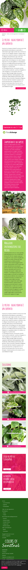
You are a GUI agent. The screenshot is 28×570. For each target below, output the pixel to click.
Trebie (4, 514)
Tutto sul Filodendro (6, 527)
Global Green (6, 520)
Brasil (4, 529)
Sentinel (4, 34)
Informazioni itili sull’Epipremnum (9, 516)
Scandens (5, 531)
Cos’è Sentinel (6, 502)
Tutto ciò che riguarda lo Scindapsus (15, 34)
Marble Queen (6, 525)
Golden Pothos (6, 522)
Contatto (4, 537)
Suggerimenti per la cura (8, 534)
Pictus (4, 513)
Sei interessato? (21, 88)
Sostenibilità (6, 506)
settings (19, 565)
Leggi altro (7, 469)
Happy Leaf (5, 524)
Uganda (5, 504)
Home (3, 501)
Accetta (4, 567)
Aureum (5, 518)
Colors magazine (6, 535)
